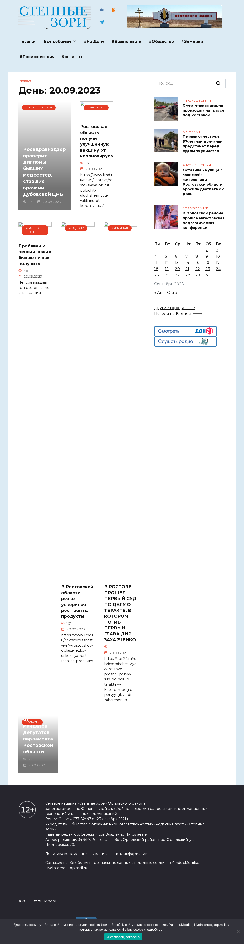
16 (207, 262)
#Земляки (192, 41)
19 (167, 269)
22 (197, 269)
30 (207, 275)
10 (218, 256)
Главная (28, 41)
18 (156, 269)
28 (187, 275)
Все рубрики (57, 41)
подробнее (110, 925)
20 (177, 269)
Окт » (172, 292)
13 (177, 262)
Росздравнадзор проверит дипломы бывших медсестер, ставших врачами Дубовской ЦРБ (44, 171)
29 (197, 275)
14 (187, 262)
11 (155, 262)
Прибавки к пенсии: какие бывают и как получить (34, 254)
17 (218, 262)
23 (207, 269)
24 (218, 269)
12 (167, 262)
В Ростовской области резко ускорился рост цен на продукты (77, 601)
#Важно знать (127, 41)
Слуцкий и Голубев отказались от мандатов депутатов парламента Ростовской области (38, 726)
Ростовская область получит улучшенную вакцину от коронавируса (96, 141)
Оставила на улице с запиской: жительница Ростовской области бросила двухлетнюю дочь (203, 182)
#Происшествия (37, 56)
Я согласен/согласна (123, 937)
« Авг (159, 292)
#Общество (161, 41)
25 (156, 275)
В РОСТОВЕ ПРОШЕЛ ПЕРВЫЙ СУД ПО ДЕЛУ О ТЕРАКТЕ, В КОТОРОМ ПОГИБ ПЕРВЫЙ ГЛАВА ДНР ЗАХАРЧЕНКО (120, 613)
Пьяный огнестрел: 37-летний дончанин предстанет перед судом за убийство (203, 143)
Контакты (72, 56)
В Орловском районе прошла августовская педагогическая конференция (203, 220)
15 (197, 262)
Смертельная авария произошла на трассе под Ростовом (203, 110)
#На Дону (94, 41)
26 (167, 275)
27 (177, 275)
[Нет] (238, 931)
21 (187, 269)
